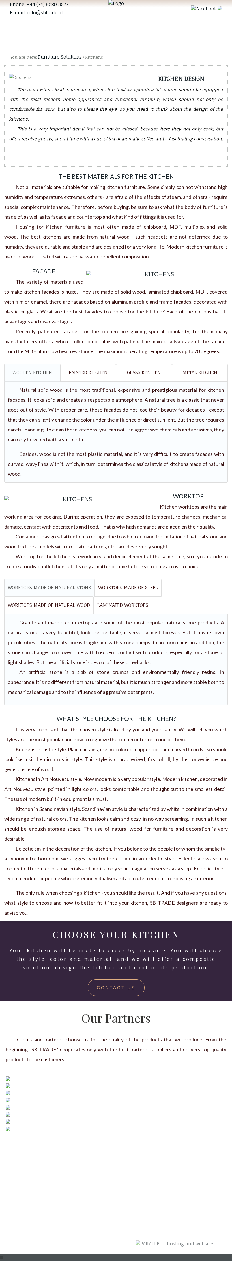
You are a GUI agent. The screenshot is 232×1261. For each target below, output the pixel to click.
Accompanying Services (138, 1192)
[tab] (32, 373)
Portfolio (131, 1178)
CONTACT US (116, 987)
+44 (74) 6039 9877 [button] (47, 4)
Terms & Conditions (87, 1149)
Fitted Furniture (139, 1149)
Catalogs (131, 1207)
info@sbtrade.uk (45, 13)
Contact (130, 1218)
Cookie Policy (81, 1160)
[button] (204, 8)
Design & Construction (136, 1163)
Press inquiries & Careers (85, 1174)
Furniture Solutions (60, 57)
